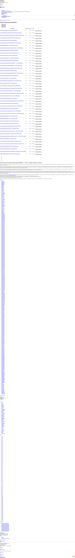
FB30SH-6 (3, 376)
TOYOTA (3, 428)
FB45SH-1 (3, 380)
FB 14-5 (3, 194)
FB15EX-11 (3, 181)
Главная (3, 537)
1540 (2, 517)
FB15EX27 (3, 308)
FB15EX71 (3, 346)
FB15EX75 (3, 349)
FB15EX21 (3, 300)
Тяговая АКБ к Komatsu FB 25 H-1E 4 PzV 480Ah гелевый (8, 40)
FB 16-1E (3, 200)
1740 (2, 519)
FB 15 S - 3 (3, 197)
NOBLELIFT (3, 421)
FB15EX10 (3, 213)
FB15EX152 (3, 254)
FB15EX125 (3, 233)
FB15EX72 (3, 347)
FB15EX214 (3, 303)
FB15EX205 (3, 296)
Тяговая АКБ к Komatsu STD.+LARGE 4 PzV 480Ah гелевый (8, 30)
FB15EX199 (3, 290)
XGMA (3, 431)
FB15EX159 (3, 259)
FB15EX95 (3, 365)
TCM (2, 427)
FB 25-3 (3, 209)
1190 (2, 506)
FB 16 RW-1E (3, 199)
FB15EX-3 (3, 311)
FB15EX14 (3, 244)
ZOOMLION (3, 433)
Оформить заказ (2, 556)
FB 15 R (3, 196)
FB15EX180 (3, 276)
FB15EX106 (3, 218)
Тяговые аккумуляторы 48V (5, 528)
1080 (2, 500)
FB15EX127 (3, 234)
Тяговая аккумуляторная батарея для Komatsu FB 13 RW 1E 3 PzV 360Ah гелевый (12, 143)
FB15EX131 (3, 238)
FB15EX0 (3, 211)
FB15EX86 (3, 358)
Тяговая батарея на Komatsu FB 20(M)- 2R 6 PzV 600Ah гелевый (9, 60)
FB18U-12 (3, 371)
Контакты (3, 14)
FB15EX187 (3, 281)
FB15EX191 (3, 284)
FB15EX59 (3, 335)
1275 (2, 509)
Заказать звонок (2, 6)
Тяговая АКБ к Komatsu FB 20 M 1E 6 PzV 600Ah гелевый (8, 70)
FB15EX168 (3, 266)
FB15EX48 (3, 326)
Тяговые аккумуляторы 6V (5, 523)
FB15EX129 (3, 236)
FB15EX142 (3, 246)
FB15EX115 (3, 225)
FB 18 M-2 (3, 201)
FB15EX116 (3, 226)
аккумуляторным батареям (3, 171)
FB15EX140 (3, 245)
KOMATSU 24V (4, 24)
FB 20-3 (3, 207)
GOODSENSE (3, 409)
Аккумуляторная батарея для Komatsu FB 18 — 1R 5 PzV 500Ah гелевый (10, 90)
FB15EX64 (3, 340)
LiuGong (3, 417)
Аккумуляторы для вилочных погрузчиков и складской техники (10, 11)
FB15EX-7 (3, 345)
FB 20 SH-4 (3, 391)
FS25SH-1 (3, 390)
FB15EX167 (3, 265)
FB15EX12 (3, 229)
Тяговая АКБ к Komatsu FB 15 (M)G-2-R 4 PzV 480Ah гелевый (9, 123)
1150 (2, 504)
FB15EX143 (3, 247)
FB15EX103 (3, 216)
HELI (2, 411)
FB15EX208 (3, 298)
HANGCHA (3, 410)
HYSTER (3, 412)
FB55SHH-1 (3, 382)
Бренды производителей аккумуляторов (7, 12)
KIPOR (2, 415)
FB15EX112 (3, 223)
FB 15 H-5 (3, 195)
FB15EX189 (3, 282)
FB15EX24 (3, 306)
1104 (2, 501)
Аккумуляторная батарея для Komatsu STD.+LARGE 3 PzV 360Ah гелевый (11, 32)
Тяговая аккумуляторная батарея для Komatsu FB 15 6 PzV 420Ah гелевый (10, 133)
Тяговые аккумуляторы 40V (5, 526)
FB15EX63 (3, 339)
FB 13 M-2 (3, 192)
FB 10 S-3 (3, 190)
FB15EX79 (3, 352)
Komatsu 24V (3, 392)
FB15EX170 (3, 268)
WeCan (2, 430)
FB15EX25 (3, 307)
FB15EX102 (3, 215)
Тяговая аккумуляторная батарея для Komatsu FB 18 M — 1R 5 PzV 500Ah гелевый (12, 93)
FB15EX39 (3, 318)
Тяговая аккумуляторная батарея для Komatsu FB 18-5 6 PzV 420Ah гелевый (11, 88)
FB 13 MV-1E (3, 193)
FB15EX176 (3, 272)
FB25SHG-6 (3, 375)
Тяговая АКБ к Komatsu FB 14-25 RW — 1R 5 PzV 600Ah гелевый (9, 128)
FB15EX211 (3, 301)
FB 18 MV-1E (3, 202)
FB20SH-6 (3, 373)
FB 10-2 (3, 191)
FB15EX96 (3, 366)
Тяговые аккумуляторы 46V (5, 527)
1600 (2, 518)
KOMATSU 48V (4, 25)
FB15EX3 (3, 310)
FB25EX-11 (3, 183)
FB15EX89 (3, 360)
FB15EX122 (3, 231)
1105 (2, 502)
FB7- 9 (2, 383)
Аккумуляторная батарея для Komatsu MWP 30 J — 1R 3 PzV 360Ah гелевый (11, 65)
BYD (2, 403)
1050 (2, 499)
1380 (2, 513)
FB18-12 (3, 187)
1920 (2, 520)
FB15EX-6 (3, 336)
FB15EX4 (3, 319)
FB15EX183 (3, 278)
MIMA (2, 419)
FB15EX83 (3, 356)
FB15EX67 (3, 342)
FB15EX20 (3, 292)
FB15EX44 (3, 323)
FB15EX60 (3, 337)
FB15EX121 (3, 230)
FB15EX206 (3, 297)
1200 (2, 507)
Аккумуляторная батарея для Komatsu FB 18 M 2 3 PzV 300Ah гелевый (10, 85)
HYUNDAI (3, 413)
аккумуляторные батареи (11, 174)
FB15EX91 (3, 362)
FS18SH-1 (3, 386)
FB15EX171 (3, 269)
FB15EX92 (3, 363)
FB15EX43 (3, 322)
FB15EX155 (3, 256)
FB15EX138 (3, 243)
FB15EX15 (3, 252)
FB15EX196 (3, 288)
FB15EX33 (3, 314)
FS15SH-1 (3, 384)
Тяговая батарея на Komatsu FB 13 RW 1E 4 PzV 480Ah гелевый (9, 146)
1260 (2, 508)
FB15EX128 (3, 235)
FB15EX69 (3, 343)
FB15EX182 (3, 277)
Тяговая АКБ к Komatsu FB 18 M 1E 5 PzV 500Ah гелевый (8, 83)
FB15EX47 (3, 325)
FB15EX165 (3, 264)
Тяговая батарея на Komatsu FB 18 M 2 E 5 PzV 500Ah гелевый (9, 75)
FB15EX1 (3, 212)
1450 (2, 515)
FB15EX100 (3, 214)
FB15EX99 (3, 368)
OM (2, 422)
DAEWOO (3, 405)
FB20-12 (3, 188)
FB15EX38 (3, 317)
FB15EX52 (3, 330)
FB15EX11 (3, 221)
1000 (2, 497)
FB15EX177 (3, 273)
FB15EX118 (3, 227)
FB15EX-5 (3, 328)
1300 (2, 510)
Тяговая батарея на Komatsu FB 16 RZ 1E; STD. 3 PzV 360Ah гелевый (10, 95)
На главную (1, 547)
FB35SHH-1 (3, 378)
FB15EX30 (3, 312)
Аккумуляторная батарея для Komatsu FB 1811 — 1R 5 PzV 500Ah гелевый (10, 80)
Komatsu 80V (3, 393)
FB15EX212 (3, 302)
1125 (2, 503)
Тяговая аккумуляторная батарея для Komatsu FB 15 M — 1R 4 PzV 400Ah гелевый (12, 113)
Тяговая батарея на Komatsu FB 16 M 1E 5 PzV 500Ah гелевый (9, 108)
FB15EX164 (3, 263)
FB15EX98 (3, 367)
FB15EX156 (3, 257)
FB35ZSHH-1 (3, 379)
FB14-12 (3, 186)
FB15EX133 (3, 239)
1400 (2, 514)
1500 (2, 516)
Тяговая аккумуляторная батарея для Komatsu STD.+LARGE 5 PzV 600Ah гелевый (12, 35)
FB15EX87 (3, 359)
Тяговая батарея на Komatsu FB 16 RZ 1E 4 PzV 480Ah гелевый (9, 103)
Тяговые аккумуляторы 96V (5, 530)
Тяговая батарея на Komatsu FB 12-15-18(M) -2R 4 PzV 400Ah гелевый (10, 153)
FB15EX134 (3, 240)
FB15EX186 (3, 280)
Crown (2, 404)
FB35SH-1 (3, 377)
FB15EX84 (3, 357)
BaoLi (2, 402)
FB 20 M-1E (3, 205)
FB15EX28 (3, 309)
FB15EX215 (3, 304)
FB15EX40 (3, 320)
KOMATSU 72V (4, 26)
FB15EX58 (3, 334)
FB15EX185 (3, 279)
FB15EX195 (3, 287)
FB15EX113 (3, 224)
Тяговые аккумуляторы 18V (5, 524)
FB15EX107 (3, 219)
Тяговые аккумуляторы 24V (5, 525)
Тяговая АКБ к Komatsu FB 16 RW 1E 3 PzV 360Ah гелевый (8, 98)
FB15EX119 (3, 228)
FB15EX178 (3, 274)
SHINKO (3, 424)
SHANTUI (3, 423)
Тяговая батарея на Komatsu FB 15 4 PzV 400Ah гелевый (8, 138)
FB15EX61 (3, 338)
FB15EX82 (3, 355)
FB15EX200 (3, 293)
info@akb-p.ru (2, 7)
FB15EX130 (3, 237)
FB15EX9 (3, 361)
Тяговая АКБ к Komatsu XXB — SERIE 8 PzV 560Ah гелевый (9, 45)
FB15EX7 (3, 344)
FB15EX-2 (3, 291)
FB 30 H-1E (3, 210)
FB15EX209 (3, 299)
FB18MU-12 (3, 370)
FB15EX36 (3, 316)
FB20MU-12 (3, 372)
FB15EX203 (3, 295)
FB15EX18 (3, 275)
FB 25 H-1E (3, 208)
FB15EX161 (3, 261)
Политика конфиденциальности (6, 538)
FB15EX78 (3, 351)
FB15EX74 (3, 348)
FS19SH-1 (3, 387)
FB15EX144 (3, 248)
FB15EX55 (3, 332)
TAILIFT (3, 426)
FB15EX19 (3, 283)
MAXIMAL (3, 418)
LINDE (2, 416)
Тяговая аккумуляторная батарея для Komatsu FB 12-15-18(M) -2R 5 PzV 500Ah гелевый (12, 151)
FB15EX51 (3, 329)
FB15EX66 (3, 341)
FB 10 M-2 (3, 189)
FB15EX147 (3, 250)
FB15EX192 (3, 285)
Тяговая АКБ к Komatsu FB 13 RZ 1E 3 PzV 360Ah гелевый (8, 148)
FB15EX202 (3, 294)
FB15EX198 (3, 289)
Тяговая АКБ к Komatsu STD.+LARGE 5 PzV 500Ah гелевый (8, 55)
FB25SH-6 (3, 374)
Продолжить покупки (2, 557)
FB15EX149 (3, 251)
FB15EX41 (3, 321)
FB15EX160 (3, 260)
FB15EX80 (3, 354)
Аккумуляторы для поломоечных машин (24, 11)
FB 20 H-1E (3, 204)
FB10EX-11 (3, 184)
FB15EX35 (3, 315)
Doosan (2, 407)
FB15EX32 (3, 313)
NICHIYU (3, 420)
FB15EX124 (3, 232)
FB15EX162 (3, 262)
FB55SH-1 (3, 381)
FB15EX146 (3, 249)
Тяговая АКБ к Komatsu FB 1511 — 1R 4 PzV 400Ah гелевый (8, 118)
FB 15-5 (3, 198)
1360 (2, 512)
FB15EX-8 (3, 353)
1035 (2, 498)
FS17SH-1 (3, 385)
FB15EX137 (3, 242)
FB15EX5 (3, 327)
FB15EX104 (3, 217)
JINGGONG (3, 414)
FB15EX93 (3, 364)
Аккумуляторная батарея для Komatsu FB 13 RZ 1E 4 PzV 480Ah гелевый (10, 141)
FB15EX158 (3, 258)
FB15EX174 (3, 271)
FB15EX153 (3, 255)
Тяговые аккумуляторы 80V (5, 529)
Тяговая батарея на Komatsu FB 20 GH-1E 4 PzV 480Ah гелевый (9, 50)
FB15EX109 (3, 220)
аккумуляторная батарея (11, 177)
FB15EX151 (3, 253)
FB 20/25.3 (3, 206)
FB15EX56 (3, 333)
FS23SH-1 (3, 389)
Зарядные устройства (4, 13)
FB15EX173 (3, 270)
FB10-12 (3, 185)
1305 (2, 511)
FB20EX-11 (3, 182)
